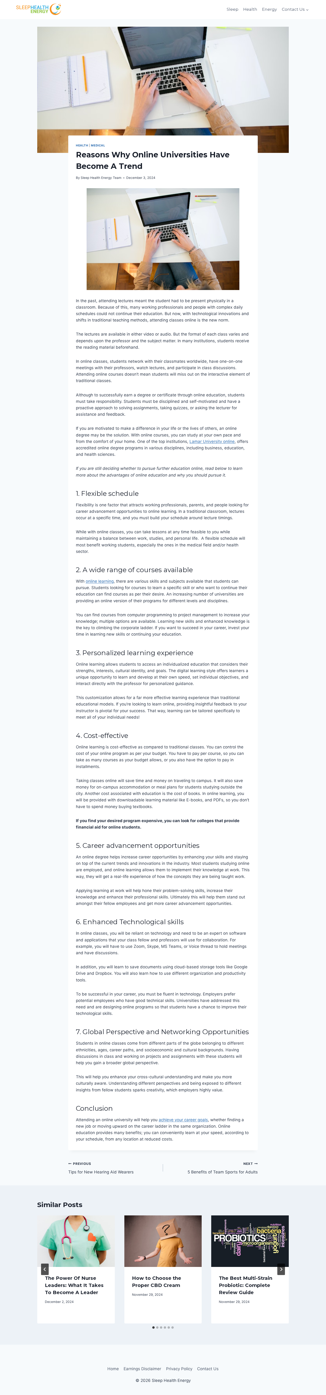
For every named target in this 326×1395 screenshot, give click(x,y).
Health (250, 9)
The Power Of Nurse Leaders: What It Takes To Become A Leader (74, 1285)
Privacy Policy (179, 1368)
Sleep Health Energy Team (101, 178)
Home (113, 1368)
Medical (98, 145)
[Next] (281, 1269)
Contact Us (208, 1368)
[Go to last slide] (45, 1269)
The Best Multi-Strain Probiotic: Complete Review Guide (245, 1285)
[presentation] (76, 1241)
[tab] (153, 1327)
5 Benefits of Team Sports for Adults (223, 1168)
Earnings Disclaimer (142, 1368)
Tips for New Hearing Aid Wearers (101, 1168)
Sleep (232, 9)
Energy (269, 9)
